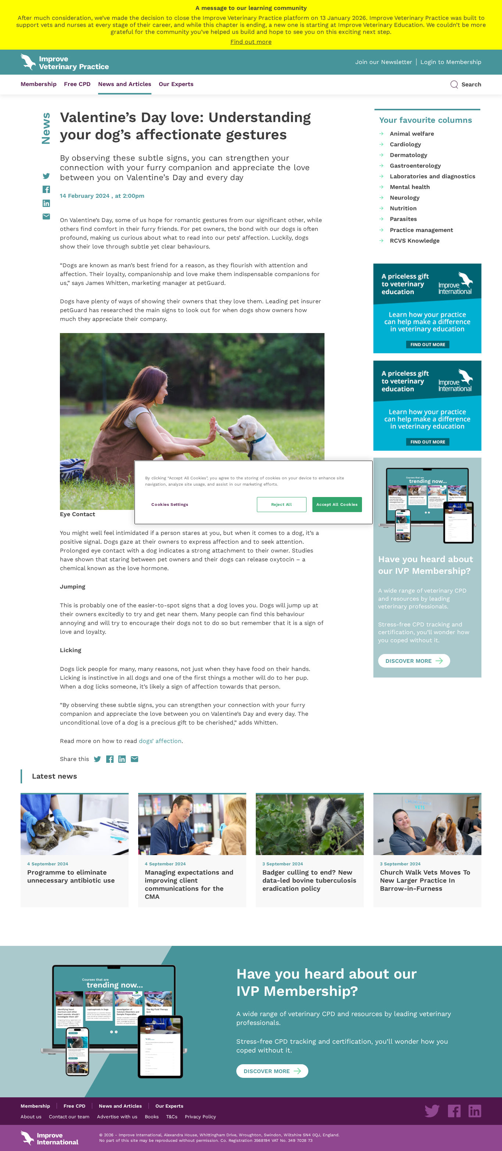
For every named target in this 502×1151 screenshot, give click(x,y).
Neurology (405, 197)
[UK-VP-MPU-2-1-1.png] (427, 309)
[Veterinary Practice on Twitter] (432, 1111)
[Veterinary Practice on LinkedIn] (475, 1111)
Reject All (281, 504)
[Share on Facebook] (35, 189)
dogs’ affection (160, 740)
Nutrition (403, 208)
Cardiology (405, 144)
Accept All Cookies (337, 504)
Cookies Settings (169, 504)
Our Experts (176, 84)
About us (31, 1116)
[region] (253, 492)
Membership (39, 84)
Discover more (409, 661)
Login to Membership (450, 61)
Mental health (410, 186)
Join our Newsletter (383, 61)
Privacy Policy (200, 1116)
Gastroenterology (415, 165)
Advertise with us (117, 1116)
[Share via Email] (35, 216)
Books (152, 1116)
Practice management (421, 229)
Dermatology (408, 154)
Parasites (403, 218)
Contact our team (69, 1116)
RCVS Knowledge (415, 240)
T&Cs (172, 1116)
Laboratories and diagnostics (433, 176)
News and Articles (124, 84)
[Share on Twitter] (35, 176)
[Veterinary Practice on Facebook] (454, 1111)
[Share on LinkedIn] (35, 203)
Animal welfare (412, 133)
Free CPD (77, 84)
